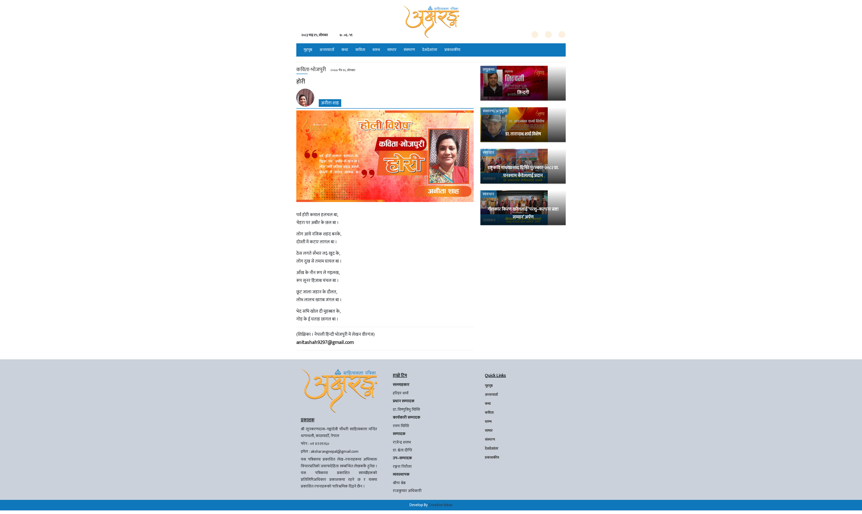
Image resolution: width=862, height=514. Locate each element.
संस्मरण (409, 49)
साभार (391, 49)
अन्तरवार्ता (326, 49)
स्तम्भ (376, 49)
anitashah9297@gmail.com (325, 342)
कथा (344, 49)
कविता (360, 49)
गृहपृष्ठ (307, 49)
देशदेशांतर (429, 49)
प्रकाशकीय (452, 49)
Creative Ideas (441, 505)
